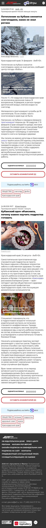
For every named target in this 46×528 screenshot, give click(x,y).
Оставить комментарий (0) (23, 174)
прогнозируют (8, 122)
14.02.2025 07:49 (7, 9)
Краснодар (38, 278)
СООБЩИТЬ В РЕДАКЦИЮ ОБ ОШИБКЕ (18, 457)
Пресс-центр (32, 441)
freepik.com (5, 251)
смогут (4, 140)
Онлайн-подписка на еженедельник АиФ (22, 448)
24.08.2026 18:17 (7, 206)
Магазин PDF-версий (22, 444)
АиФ (22, 57)
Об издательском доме (13, 441)
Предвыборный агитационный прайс (20, 454)
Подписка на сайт (11, 451)
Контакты (26, 451)
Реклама (6, 444)
